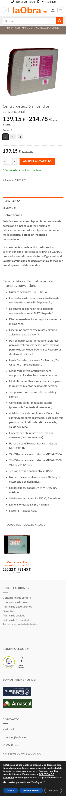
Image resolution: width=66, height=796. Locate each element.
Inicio (10, 28)
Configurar (53, 790)
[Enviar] (59, 20)
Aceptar (10, 790)
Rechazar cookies (31, 790)
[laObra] (30, 10)
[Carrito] (60, 10)
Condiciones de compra (17, 597)
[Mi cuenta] (53, 10)
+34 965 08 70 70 (25, 1)
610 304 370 (49, 1)
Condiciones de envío (16, 602)
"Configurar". (37, 782)
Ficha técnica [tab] (11, 200)
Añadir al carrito (37, 161)
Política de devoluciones (17, 606)
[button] (6, 10)
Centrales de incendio (47, 28)
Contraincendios (24, 28)
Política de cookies (14, 615)
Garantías (9, 611)
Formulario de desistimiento (20, 624)
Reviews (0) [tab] (10, 207)
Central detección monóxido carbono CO (16, 564)
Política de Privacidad (16, 620)
